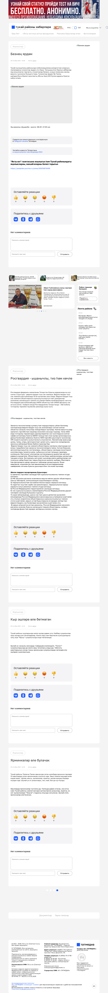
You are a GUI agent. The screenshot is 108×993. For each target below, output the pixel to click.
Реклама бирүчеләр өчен (68, 33)
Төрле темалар (62, 915)
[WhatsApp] (38, 219)
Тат (79, 28)
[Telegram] (30, 219)
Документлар (45, 915)
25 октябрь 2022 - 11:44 (18, 385)
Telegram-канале (21, 141)
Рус (69, 28)
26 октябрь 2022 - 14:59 (18, 60)
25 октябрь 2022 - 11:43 (18, 626)
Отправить (64, 254)
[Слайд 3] (41, 311)
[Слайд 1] (37, 311)
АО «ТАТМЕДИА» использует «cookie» (25, 984)
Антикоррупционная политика (23, 983)
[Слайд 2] (39, 311)
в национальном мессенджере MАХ (28, 152)
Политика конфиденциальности (23, 989)
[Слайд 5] (45, 311)
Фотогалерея (90, 33)
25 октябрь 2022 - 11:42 (18, 767)
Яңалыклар (18, 46)
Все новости (88, 358)
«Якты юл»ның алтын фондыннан (38, 33)
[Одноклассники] (23, 219)
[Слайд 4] (43, 311)
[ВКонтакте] (16, 219)
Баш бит (15, 33)
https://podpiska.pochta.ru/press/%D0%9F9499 (30, 168)
